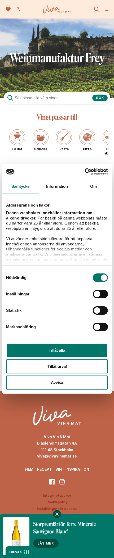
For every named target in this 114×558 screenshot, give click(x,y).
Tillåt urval (57, 366)
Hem (29, 469)
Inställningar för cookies (57, 509)
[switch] (100, 294)
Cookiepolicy (57, 502)
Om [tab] (93, 186)
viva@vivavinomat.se (57, 456)
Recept (44, 469)
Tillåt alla (57, 350)
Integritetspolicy (57, 495)
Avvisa (57, 382)
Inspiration (77, 469)
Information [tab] (57, 186)
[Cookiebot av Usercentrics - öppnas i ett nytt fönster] (85, 171)
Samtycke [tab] (20, 186)
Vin (58, 469)
